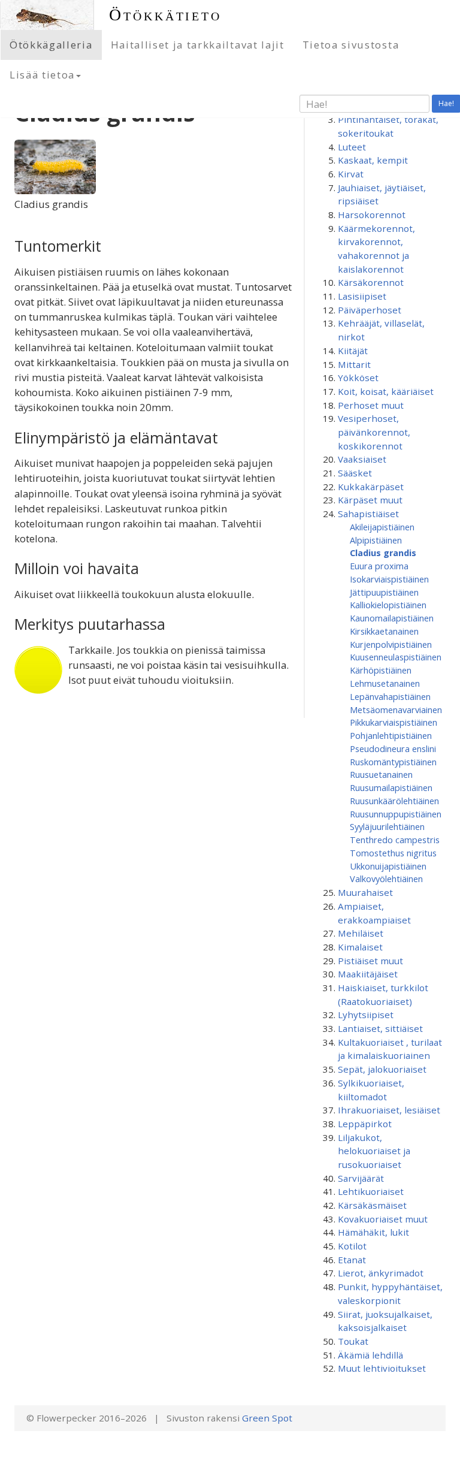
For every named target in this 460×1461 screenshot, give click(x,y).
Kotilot (352, 1246)
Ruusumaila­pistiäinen (391, 787)
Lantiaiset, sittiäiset (380, 1028)
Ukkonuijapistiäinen (388, 866)
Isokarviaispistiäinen (389, 579)
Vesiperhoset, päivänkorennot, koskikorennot (374, 431)
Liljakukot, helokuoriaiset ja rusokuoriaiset (374, 1150)
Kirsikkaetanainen (384, 631)
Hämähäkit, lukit (373, 1232)
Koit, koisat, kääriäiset (386, 391)
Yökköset (358, 378)
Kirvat (351, 174)
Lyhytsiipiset (366, 1015)
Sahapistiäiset (368, 514)
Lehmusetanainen (385, 683)
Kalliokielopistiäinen (388, 605)
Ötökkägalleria (51, 45)
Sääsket (355, 473)
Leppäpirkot (365, 1124)
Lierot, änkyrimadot (380, 1273)
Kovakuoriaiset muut (383, 1219)
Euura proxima (379, 566)
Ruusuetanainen (381, 774)
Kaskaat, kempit (373, 160)
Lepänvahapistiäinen (390, 696)
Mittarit (354, 364)
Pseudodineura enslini (393, 748)
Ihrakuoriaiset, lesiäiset (389, 1110)
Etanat (352, 1260)
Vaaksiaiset (362, 459)
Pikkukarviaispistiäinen (393, 722)
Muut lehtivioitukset (382, 1368)
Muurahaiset (365, 892)
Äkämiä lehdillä (370, 1355)
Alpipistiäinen (376, 540)
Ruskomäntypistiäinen (393, 762)
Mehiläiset (360, 933)
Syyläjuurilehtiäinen (387, 826)
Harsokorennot (371, 215)
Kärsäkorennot (371, 282)
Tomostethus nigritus (393, 853)
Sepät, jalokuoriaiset (382, 1069)
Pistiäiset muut (370, 961)
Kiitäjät (353, 351)
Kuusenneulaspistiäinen (395, 657)
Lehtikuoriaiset (371, 1191)
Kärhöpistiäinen (380, 670)
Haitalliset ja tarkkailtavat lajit (198, 45)
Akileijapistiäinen (382, 527)
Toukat (353, 1341)
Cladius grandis (383, 553)
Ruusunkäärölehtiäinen (394, 801)
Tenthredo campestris (395, 840)
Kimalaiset (360, 947)
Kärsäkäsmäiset (372, 1205)
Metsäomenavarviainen (396, 710)
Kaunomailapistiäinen (392, 618)
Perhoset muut (371, 405)
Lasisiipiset (362, 296)
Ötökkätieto (165, 14)
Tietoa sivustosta (351, 45)
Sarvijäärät (361, 1178)
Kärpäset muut (370, 500)
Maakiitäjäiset (368, 974)
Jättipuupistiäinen (384, 592)
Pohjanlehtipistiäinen (391, 735)
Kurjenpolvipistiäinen (391, 644)
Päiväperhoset (369, 310)
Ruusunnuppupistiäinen (395, 814)
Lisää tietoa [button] (42, 74)
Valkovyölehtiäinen (386, 879)
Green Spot (267, 1418)
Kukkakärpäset (371, 487)
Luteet (352, 147)
